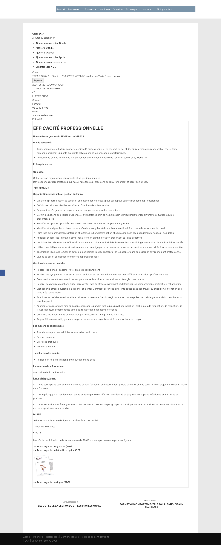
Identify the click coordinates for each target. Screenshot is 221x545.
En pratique (131, 9)
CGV (27, 540)
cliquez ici (142, 157)
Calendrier (118, 9)
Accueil (27, 536)
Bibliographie (163, 9)
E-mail (35, 111)
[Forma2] (38, 9)
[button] (43, 37)
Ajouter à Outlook (45, 52)
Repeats (38, 80)
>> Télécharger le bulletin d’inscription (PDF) (57, 450)
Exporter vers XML (46, 66)
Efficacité (37, 119)
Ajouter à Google (45, 47)
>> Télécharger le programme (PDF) (52, 446)
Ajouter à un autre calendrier (51, 62)
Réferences (52, 536)
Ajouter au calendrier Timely (51, 43)
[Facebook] (2, 273)
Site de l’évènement (42, 115)
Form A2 (61, 9)
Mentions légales (70, 536)
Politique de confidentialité (95, 536)
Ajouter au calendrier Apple (50, 57)
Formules (89, 9)
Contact (147, 9)
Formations (73, 9)
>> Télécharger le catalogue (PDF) (51, 482)
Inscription (105, 9)
